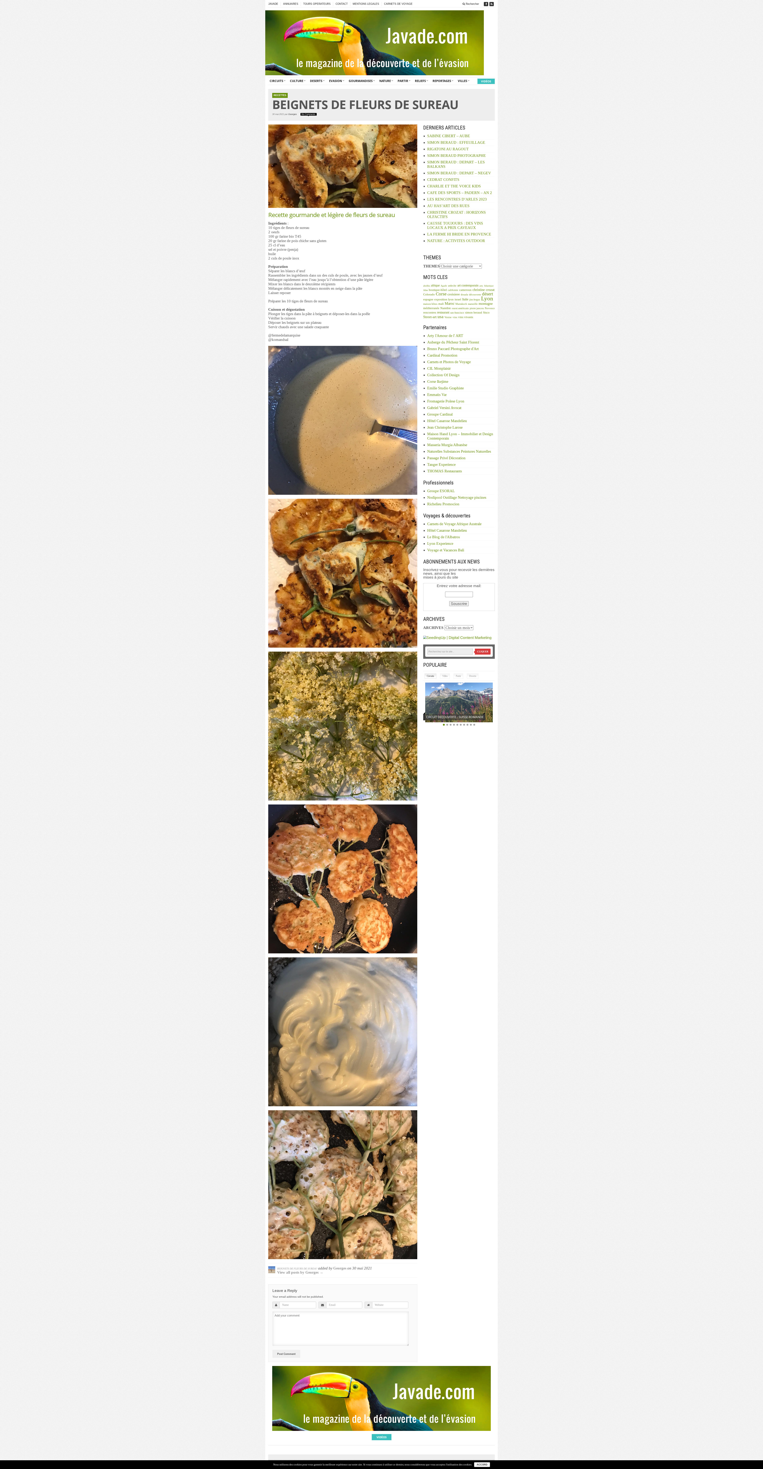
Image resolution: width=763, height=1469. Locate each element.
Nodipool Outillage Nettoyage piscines (456, 497)
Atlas (425, 290)
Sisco (486, 312)
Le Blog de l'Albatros (443, 537)
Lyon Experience (440, 543)
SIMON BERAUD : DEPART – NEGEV (459, 173)
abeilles (426, 286)
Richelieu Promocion (443, 504)
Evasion (335, 81)
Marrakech (461, 304)
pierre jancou (477, 308)
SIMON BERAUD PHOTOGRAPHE (456, 155)
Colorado (429, 294)
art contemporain (467, 285)
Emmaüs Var (437, 395)
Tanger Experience (441, 464)
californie (453, 290)
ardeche (452, 285)
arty (481, 286)
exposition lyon (444, 299)
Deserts (316, 81)
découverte (475, 294)
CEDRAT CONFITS (443, 179)
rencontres (429, 312)
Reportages (442, 81)
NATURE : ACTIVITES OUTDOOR (456, 241)
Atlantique (489, 286)
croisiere (453, 294)
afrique (435, 285)
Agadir (444, 286)
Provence (490, 308)
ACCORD (482, 1464)
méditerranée (431, 308)
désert (487, 293)
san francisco (457, 312)
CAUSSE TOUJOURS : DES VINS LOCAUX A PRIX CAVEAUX (455, 225)
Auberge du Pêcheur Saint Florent (453, 342)
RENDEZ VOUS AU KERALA (444, 717)
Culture (296, 81)
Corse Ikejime (437, 381)
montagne (486, 304)
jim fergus (474, 299)
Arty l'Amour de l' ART (445, 336)
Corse (441, 293)
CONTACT (342, 3)
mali (441, 303)
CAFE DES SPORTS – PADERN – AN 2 (459, 193)
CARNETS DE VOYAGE (398, 3)
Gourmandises (361, 81)
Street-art (430, 317)
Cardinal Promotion (442, 355)
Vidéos (486, 81)
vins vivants (465, 317)
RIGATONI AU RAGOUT (448, 149)
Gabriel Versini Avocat (444, 408)
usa (440, 316)
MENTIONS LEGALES (366, 3)
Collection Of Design (443, 375)
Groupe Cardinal (440, 414)
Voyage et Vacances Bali (445, 550)
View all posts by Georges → (300, 1272)
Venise (448, 317)
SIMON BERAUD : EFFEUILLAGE (456, 142)
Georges (292, 114)
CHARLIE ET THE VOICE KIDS (454, 186)
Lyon (487, 298)
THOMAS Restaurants (444, 471)
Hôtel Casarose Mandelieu (447, 421)
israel (458, 299)
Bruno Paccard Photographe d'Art (453, 349)
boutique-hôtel (438, 289)
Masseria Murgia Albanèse (447, 445)
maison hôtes (430, 304)
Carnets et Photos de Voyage (449, 362)
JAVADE (273, 3)
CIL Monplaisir (439, 368)
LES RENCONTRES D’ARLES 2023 (457, 199)
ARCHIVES (433, 628)
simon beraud (473, 312)
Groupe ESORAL (441, 491)
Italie (465, 299)
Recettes (280, 95)
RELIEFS (420, 81)
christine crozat (484, 290)
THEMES (431, 266)
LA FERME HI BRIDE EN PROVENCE (459, 234)
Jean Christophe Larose (445, 427)
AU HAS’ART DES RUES (448, 206)
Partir (403, 81)
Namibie (445, 308)
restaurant (443, 312)
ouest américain (460, 308)
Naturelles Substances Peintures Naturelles (459, 451)
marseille (473, 304)
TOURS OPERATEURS (317, 3)
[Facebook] (486, 4)
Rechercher (472, 3)
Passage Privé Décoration (446, 458)
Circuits (276, 81)
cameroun (465, 289)
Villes (462, 81)
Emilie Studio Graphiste (445, 388)
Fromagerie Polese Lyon (445, 401)
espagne (428, 299)
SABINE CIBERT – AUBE (448, 136)
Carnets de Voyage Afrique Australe (454, 524)
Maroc (449, 303)
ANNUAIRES (290, 3)
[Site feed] (492, 4)
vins (455, 317)
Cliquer (482, 651)
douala (464, 294)
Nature (385, 81)
